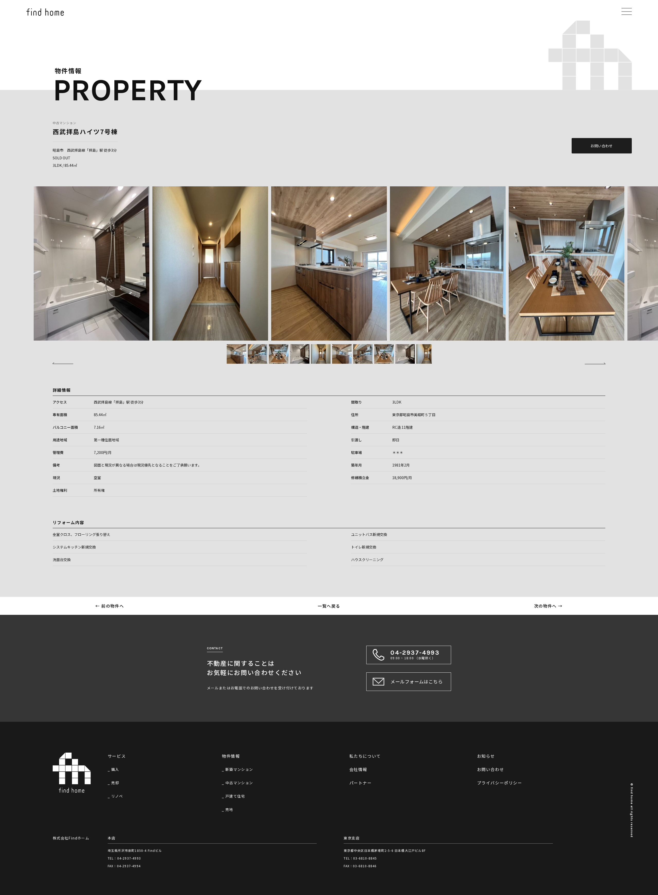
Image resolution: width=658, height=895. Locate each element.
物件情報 (231, 756)
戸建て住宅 (235, 796)
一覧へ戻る (329, 606)
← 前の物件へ (109, 606)
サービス (117, 756)
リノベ (117, 796)
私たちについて (365, 756)
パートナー (360, 783)
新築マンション (239, 769)
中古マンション (64, 123)
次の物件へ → (548, 606)
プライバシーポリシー (499, 783)
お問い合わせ (601, 145)
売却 (115, 782)
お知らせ (486, 756)
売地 (229, 809)
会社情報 (358, 769)
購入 (115, 769)
